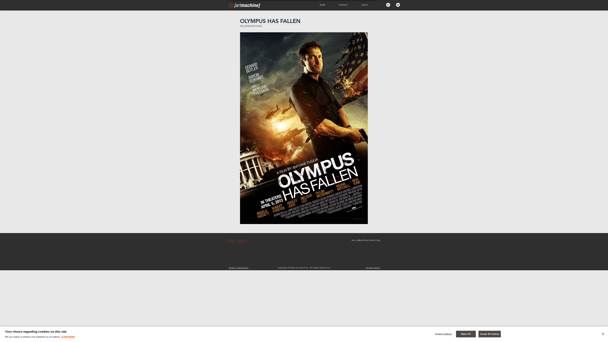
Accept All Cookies (489, 334)
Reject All (466, 334)
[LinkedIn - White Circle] (398, 5)
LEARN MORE (68, 337)
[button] (327, 5)
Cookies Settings (443, 334)
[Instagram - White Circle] (388, 5)
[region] (304, 334)
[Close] (602, 333)
